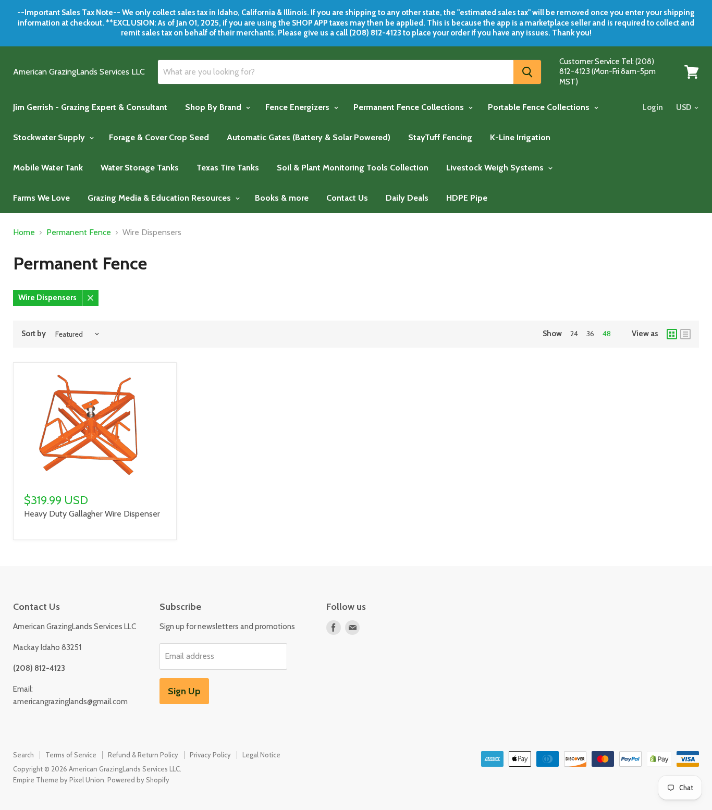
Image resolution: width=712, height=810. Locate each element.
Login (653, 107)
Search (23, 755)
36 (590, 333)
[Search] (527, 72)
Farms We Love (41, 198)
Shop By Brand (214, 107)
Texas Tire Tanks (228, 168)
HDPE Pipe (466, 198)
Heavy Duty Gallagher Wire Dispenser (92, 514)
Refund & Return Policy (143, 755)
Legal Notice (261, 755)
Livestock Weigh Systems (496, 168)
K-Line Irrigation (520, 137)
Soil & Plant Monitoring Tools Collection (352, 168)
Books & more (282, 198)
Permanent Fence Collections (409, 107)
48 (607, 333)
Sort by (33, 333)
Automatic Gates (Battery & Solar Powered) (308, 137)
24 (574, 333)
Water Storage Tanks (140, 168)
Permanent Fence (78, 232)
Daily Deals (407, 198)
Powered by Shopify (138, 780)
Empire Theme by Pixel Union (58, 780)
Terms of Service (70, 755)
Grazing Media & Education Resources (160, 198)
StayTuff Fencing (440, 137)
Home (24, 232)
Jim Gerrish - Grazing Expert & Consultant (90, 107)
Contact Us (347, 198)
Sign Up (184, 691)
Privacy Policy (210, 755)
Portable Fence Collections (540, 107)
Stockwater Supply (50, 137)
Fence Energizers (298, 107)
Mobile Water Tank (48, 168)
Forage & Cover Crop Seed (159, 137)
